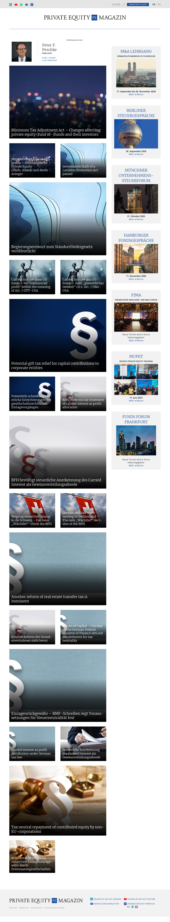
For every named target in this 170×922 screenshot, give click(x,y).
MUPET (136, 356)
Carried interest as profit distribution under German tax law (31, 753)
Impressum (24, 908)
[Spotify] (132, 906)
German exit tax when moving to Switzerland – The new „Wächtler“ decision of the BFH (82, 518)
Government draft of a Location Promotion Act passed (80, 170)
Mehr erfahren (136, 94)
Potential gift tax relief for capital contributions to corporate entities (55, 365)
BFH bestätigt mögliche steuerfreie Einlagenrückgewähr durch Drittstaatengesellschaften (32, 863)
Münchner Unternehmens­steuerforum (136, 175)
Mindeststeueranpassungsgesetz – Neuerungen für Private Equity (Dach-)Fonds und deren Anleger (31, 166)
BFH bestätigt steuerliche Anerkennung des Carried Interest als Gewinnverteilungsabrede (56, 482)
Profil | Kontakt (49, 57)
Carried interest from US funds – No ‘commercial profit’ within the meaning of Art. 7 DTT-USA (30, 285)
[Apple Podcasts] (137, 906)
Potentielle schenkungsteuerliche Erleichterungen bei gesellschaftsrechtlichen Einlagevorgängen (31, 401)
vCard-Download (49, 60)
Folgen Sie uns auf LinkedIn (107, 899)
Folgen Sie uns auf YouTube (141, 899)
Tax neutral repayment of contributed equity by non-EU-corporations (57, 829)
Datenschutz (36, 908)
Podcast (32, 4)
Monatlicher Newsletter (26, 4)
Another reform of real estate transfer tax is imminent (49, 599)
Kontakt (13, 908)
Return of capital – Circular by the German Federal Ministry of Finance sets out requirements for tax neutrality (82, 633)
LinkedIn (10, 4)
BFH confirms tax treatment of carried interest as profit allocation (83, 403)
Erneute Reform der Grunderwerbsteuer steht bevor (31, 638)
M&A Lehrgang (136, 51)
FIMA (136, 295)
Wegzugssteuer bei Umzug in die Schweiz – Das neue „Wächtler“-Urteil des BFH (31, 520)
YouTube (16, 4)
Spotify (21, 4)
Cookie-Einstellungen (54, 908)
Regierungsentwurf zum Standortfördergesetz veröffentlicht (52, 249)
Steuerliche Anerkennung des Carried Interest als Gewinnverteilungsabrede (81, 753)
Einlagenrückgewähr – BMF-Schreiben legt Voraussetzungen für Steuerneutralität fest (57, 715)
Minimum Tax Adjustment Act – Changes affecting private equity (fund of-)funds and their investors (56, 132)
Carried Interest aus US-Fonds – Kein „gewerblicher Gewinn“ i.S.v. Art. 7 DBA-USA (83, 285)
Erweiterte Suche (138, 4)
